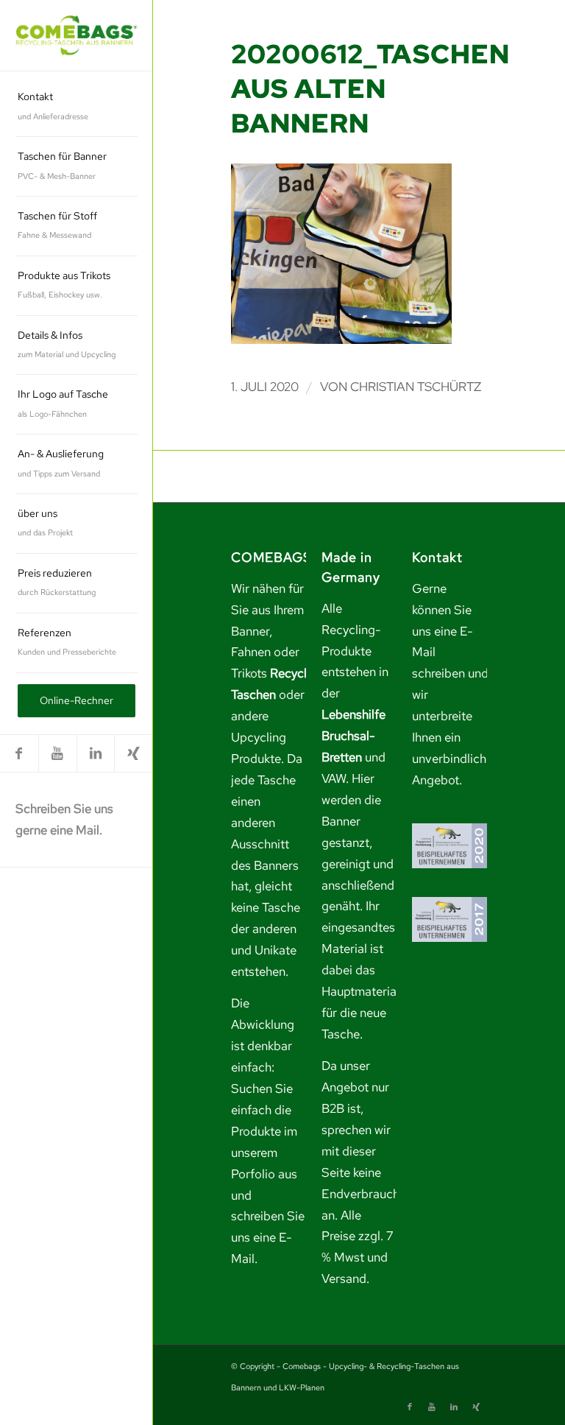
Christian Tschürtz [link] (415, 387)
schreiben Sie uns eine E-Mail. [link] (268, 1237)
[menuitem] (76, 107)
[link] (76, 35)
